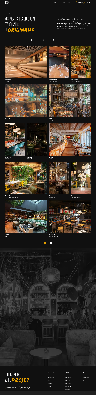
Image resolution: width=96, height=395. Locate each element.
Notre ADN (67, 380)
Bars (48, 40)
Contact (80, 2)
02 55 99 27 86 (24, 387)
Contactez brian (11, 387)
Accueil (6, 13)
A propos (62, 2)
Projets (55, 2)
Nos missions (68, 386)
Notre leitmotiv (68, 377)
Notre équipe (68, 383)
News (84, 380)
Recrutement (86, 377)
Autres (69, 40)
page (79, 393)
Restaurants (37, 40)
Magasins (58, 40)
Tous (26, 40)
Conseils (70, 2)
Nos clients (67, 389)
